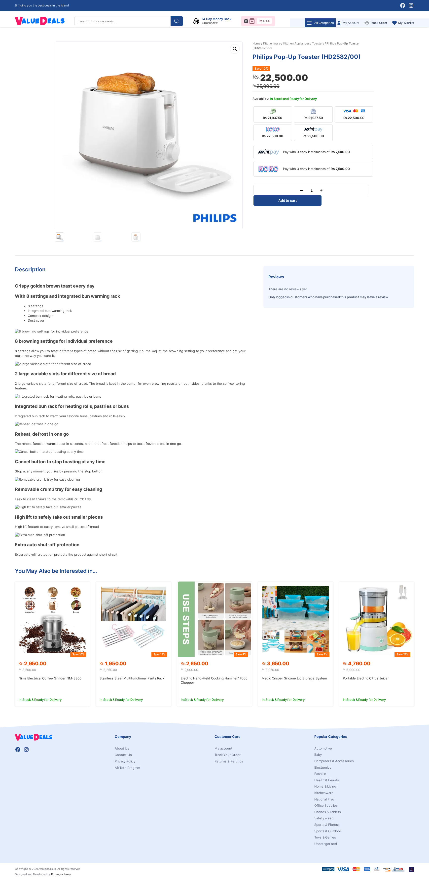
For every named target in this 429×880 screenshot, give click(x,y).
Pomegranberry (61, 874)
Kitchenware (272, 43)
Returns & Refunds (228, 761)
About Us (122, 748)
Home (256, 43)
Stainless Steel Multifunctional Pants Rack (132, 678)
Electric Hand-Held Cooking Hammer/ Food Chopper (214, 680)
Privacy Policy (125, 761)
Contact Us (123, 755)
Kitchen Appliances (296, 43)
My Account (351, 23)
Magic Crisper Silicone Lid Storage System (294, 678)
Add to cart (287, 200)
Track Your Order (227, 755)
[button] (234, 48)
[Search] (177, 21)
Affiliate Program (127, 768)
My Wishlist (406, 23)
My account (223, 748)
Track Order (378, 23)
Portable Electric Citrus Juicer (366, 678)
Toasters (318, 43)
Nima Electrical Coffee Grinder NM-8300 (50, 678)
